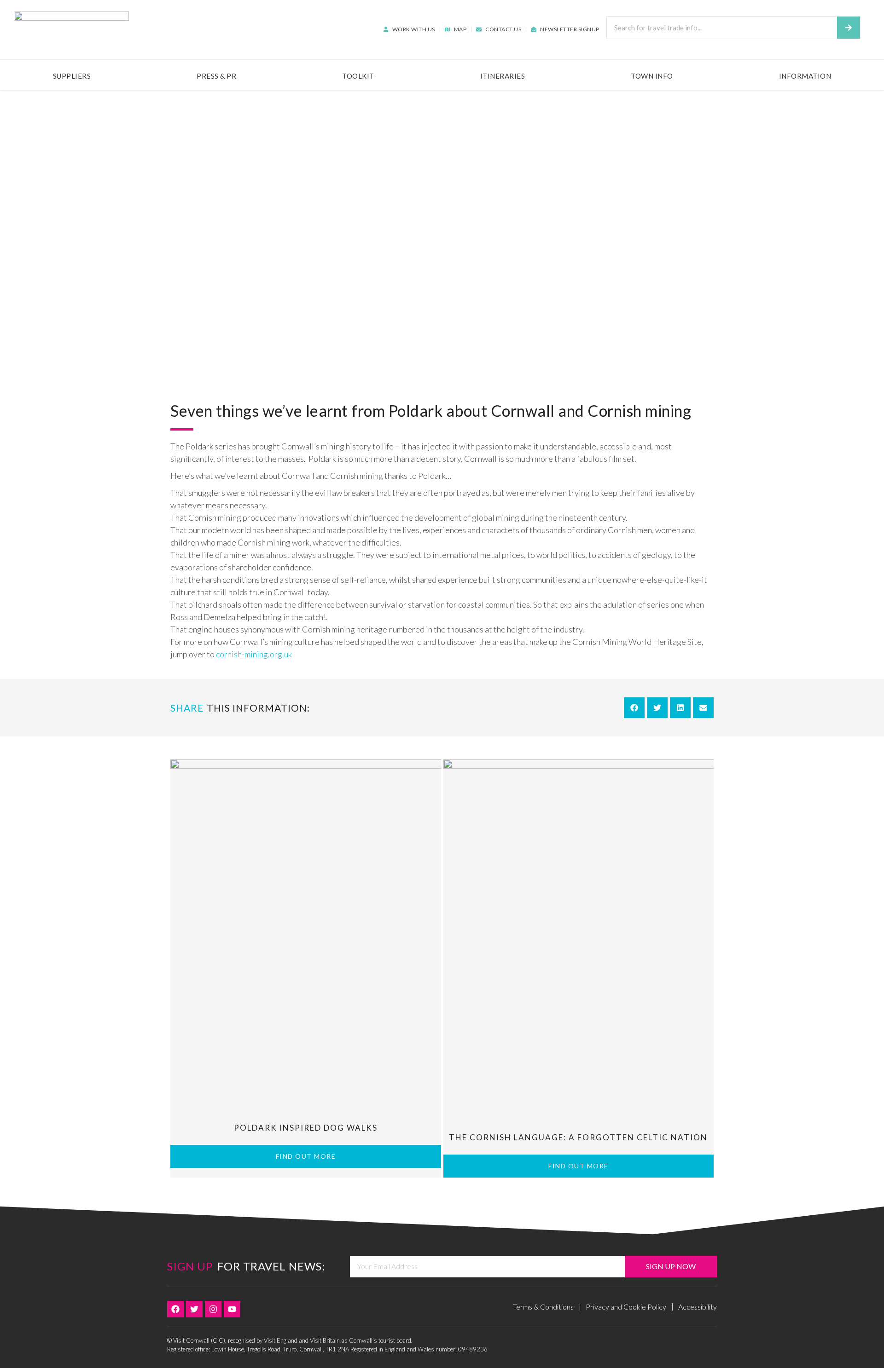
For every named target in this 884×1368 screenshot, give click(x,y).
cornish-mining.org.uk (254, 654)
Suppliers (72, 76)
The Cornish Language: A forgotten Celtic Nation (578, 1137)
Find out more (306, 1156)
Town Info (652, 76)
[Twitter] (194, 1309)
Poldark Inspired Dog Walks (306, 1127)
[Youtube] (232, 1309)
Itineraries (502, 76)
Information (805, 76)
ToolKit (358, 76)
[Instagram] (213, 1309)
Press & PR (216, 76)
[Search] (848, 28)
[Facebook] (175, 1309)
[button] (634, 707)
